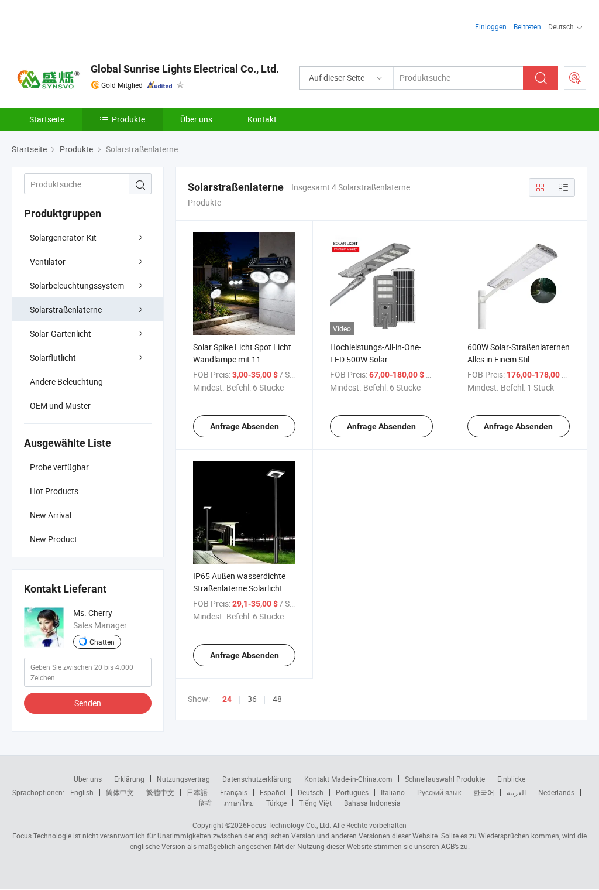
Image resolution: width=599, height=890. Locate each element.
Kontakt (262, 119)
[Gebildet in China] (87, 23)
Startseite (46, 119)
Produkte (128, 119)
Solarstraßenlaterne (66, 309)
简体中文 (120, 792)
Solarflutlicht (53, 357)
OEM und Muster (60, 405)
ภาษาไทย (239, 802)
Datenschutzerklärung (257, 778)
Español (272, 792)
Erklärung (129, 778)
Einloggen (491, 26)
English (82, 792)
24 (227, 699)
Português (352, 792)
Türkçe (276, 802)
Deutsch (310, 792)
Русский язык (439, 792)
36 (252, 698)
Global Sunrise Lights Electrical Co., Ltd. (185, 69)
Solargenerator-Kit (63, 237)
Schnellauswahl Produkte (445, 778)
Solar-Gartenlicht (60, 333)
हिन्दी (205, 802)
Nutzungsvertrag (183, 778)
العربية (516, 792)
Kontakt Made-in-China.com (348, 778)
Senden (87, 702)
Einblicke (511, 778)
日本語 (197, 792)
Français (233, 792)
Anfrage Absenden (244, 426)
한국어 (483, 792)
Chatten (102, 641)
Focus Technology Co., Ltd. (289, 825)
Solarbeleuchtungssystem (77, 285)
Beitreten (527, 26)
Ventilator (48, 261)
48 (277, 698)
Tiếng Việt (315, 802)
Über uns (196, 119)
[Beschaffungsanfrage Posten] (575, 78)
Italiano (393, 792)
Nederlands (556, 792)
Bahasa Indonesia (372, 802)
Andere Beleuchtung (66, 381)
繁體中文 (160, 792)
